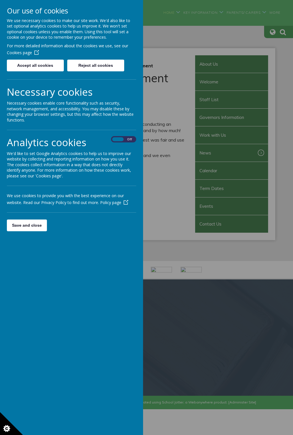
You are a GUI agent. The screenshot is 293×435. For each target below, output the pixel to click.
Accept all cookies (35, 65)
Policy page (110, 202)
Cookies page (19, 52)
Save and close (27, 225)
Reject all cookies (95, 65)
